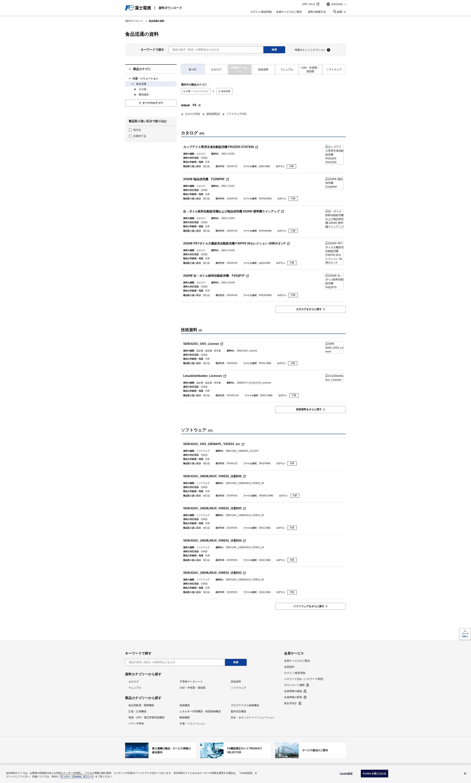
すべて (192, 69)
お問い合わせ (308, 4)
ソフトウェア (334, 69)
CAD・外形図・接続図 (310, 69)
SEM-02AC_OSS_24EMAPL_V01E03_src (211, 444)
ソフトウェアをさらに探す (308, 606)
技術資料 (263, 69)
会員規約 (289, 666)
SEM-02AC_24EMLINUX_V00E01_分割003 (212, 572)
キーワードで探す (152, 49)
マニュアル (286, 69)
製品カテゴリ (142, 69)
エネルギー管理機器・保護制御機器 (200, 711)
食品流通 (141, 83)
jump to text (298, 4)
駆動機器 (185, 717)
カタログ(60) (192, 113)
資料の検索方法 (317, 11)
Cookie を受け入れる (374, 773)
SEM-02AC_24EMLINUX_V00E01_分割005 (212, 508)
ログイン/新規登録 (261, 11)
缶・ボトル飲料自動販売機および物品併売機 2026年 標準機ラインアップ (231, 211)
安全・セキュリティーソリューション (253, 717)
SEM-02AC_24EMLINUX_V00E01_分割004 (212, 540)
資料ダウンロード (170, 7)
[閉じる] (465, 773)
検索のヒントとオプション (310, 49)
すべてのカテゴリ (153, 102)
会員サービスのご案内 (289, 11)
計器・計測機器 (137, 711)
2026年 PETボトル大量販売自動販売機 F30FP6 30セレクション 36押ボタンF (234, 243)
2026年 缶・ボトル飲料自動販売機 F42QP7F (214, 275)
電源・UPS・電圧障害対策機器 (146, 717)
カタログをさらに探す (309, 309)
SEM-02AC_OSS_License (201, 343)
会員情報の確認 (293, 691)
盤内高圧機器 (238, 711)
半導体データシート (191, 681)
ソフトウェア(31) (236, 113)
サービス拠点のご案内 (310, 750)
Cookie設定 (346, 773)
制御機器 (185, 705)
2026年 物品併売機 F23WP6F (204, 179)
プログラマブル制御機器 (245, 705)
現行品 (137, 129)
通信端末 (144, 94)
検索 (337, 12)
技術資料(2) (213, 113)
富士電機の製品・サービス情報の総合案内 (160, 750)
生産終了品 (139, 135)
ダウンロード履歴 (294, 685)
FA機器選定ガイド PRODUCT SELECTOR (235, 750)
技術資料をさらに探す (309, 409)
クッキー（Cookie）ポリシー (77, 776)
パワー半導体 (136, 723)
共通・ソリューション (145, 78)
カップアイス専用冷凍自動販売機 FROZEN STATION (218, 146)
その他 (142, 89)
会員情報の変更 (293, 697)
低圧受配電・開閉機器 (141, 705)
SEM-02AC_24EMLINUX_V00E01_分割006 (212, 476)
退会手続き (290, 703)
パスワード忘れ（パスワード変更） (304, 678)
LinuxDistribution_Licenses (202, 375)
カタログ (216, 69)
